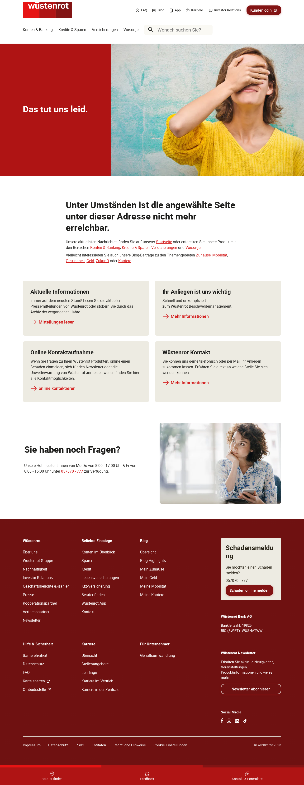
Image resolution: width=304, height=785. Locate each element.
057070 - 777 (72, 471)
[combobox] (179, 30)
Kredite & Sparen (136, 247)
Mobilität (219, 255)
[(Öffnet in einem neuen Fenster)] (222, 720)
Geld (90, 260)
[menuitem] (38, 29)
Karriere (124, 260)
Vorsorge (192, 247)
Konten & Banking (105, 247)
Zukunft (102, 260)
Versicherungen (164, 247)
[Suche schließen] (208, 30)
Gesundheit (75, 260)
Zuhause (203, 255)
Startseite (164, 241)
